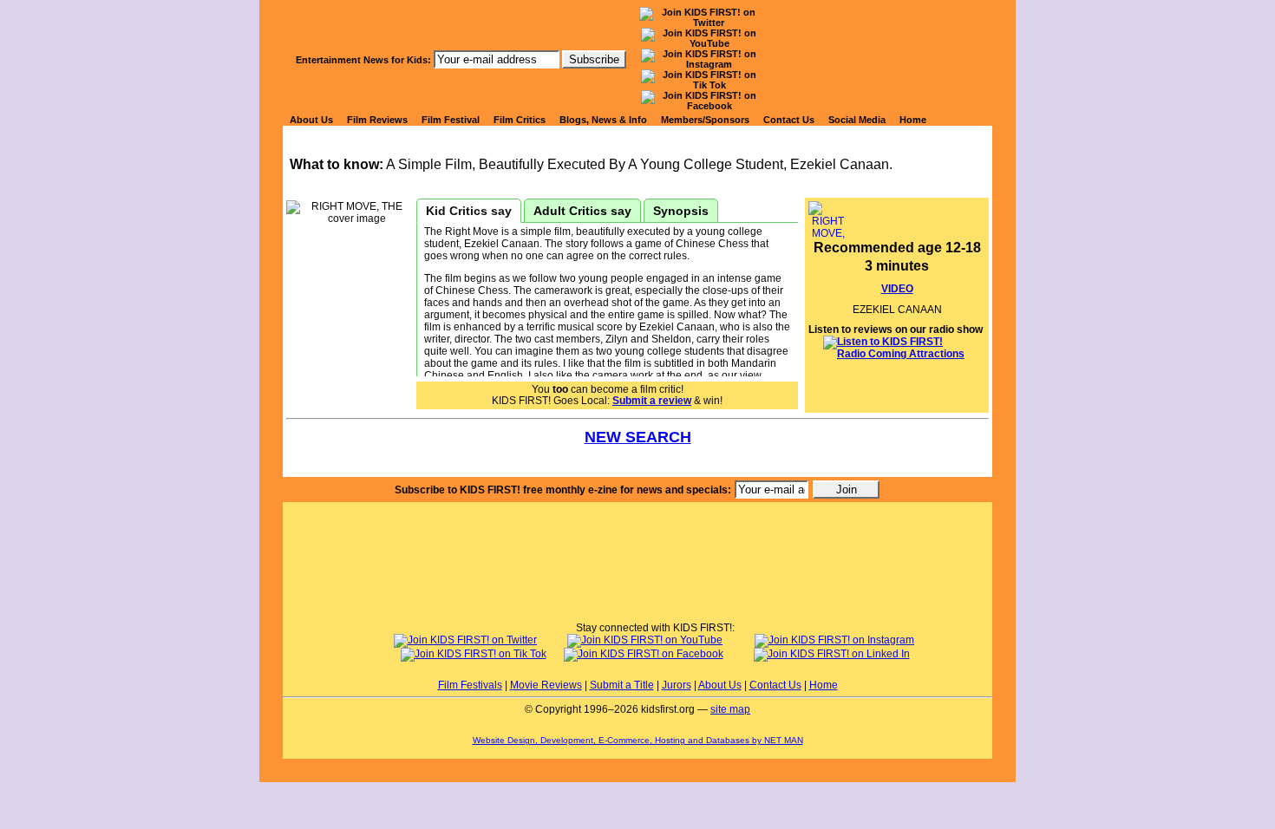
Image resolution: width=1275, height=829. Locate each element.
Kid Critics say (469, 211)
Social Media (857, 119)
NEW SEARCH (638, 437)
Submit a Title (622, 685)
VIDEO (897, 289)
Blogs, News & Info (603, 119)
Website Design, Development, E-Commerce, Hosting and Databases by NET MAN (638, 740)
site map (730, 709)
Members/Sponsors (705, 119)
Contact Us (788, 119)
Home (912, 119)
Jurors (676, 685)
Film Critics (520, 119)
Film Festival (451, 119)
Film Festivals (470, 685)
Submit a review (651, 401)
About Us (311, 119)
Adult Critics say (582, 211)
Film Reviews (377, 119)
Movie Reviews (546, 685)
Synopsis (681, 211)
